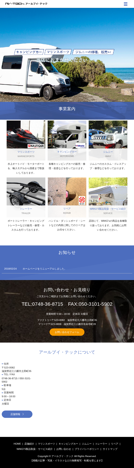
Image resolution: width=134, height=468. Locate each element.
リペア (114, 443)
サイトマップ (110, 449)
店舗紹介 (29, 443)
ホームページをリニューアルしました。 (45, 268)
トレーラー (101, 443)
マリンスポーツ (46, 443)
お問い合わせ (63, 449)
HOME (17, 443)
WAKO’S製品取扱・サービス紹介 (35, 449)
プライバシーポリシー (87, 449)
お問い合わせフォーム (67, 332)
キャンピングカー (68, 443)
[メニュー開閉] (125, 4)
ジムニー (87, 443)
